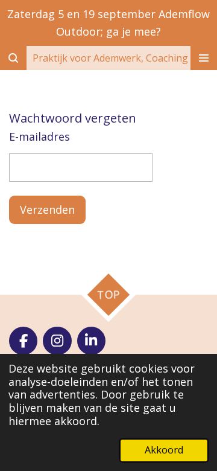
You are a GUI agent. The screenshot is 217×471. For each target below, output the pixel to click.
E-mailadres (39, 136)
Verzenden (47, 209)
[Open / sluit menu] (203, 58)
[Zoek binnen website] (13, 58)
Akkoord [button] (164, 450)
